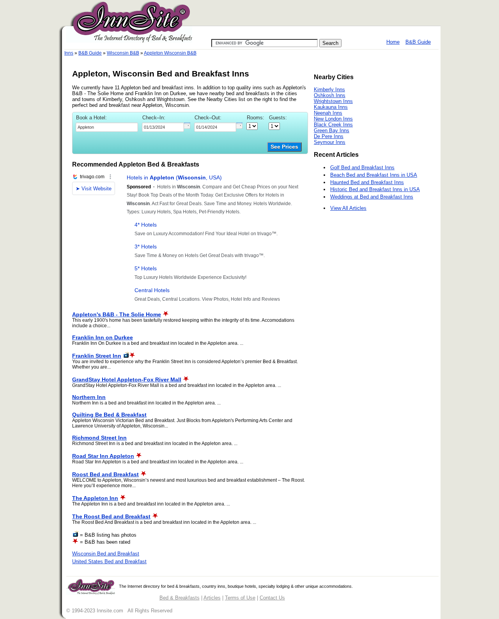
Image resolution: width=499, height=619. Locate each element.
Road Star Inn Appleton (103, 456)
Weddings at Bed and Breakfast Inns (371, 197)
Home (393, 42)
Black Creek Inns (333, 125)
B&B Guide (418, 42)
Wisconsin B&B (123, 53)
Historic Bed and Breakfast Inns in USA (375, 189)
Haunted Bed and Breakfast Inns (367, 182)
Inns (68, 53)
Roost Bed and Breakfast (105, 474)
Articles (212, 598)
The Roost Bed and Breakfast (111, 516)
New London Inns (333, 119)
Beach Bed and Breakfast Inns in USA (373, 175)
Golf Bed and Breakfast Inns (362, 167)
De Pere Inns (328, 136)
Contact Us (272, 598)
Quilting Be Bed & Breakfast (109, 414)
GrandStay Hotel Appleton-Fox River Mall (126, 379)
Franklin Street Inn (96, 356)
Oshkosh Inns (329, 95)
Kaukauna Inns (331, 107)
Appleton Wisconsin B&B (170, 53)
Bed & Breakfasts (179, 598)
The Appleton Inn (95, 498)
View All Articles (348, 208)
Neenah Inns (328, 113)
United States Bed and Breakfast (109, 561)
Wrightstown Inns (333, 101)
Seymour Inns (329, 142)
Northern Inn (89, 397)
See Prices (284, 147)
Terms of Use (240, 598)
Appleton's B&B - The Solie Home (116, 314)
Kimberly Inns (329, 89)
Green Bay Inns (331, 130)
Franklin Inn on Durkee (102, 337)
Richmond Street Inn (99, 438)
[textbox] (107, 127)
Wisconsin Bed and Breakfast (105, 554)
